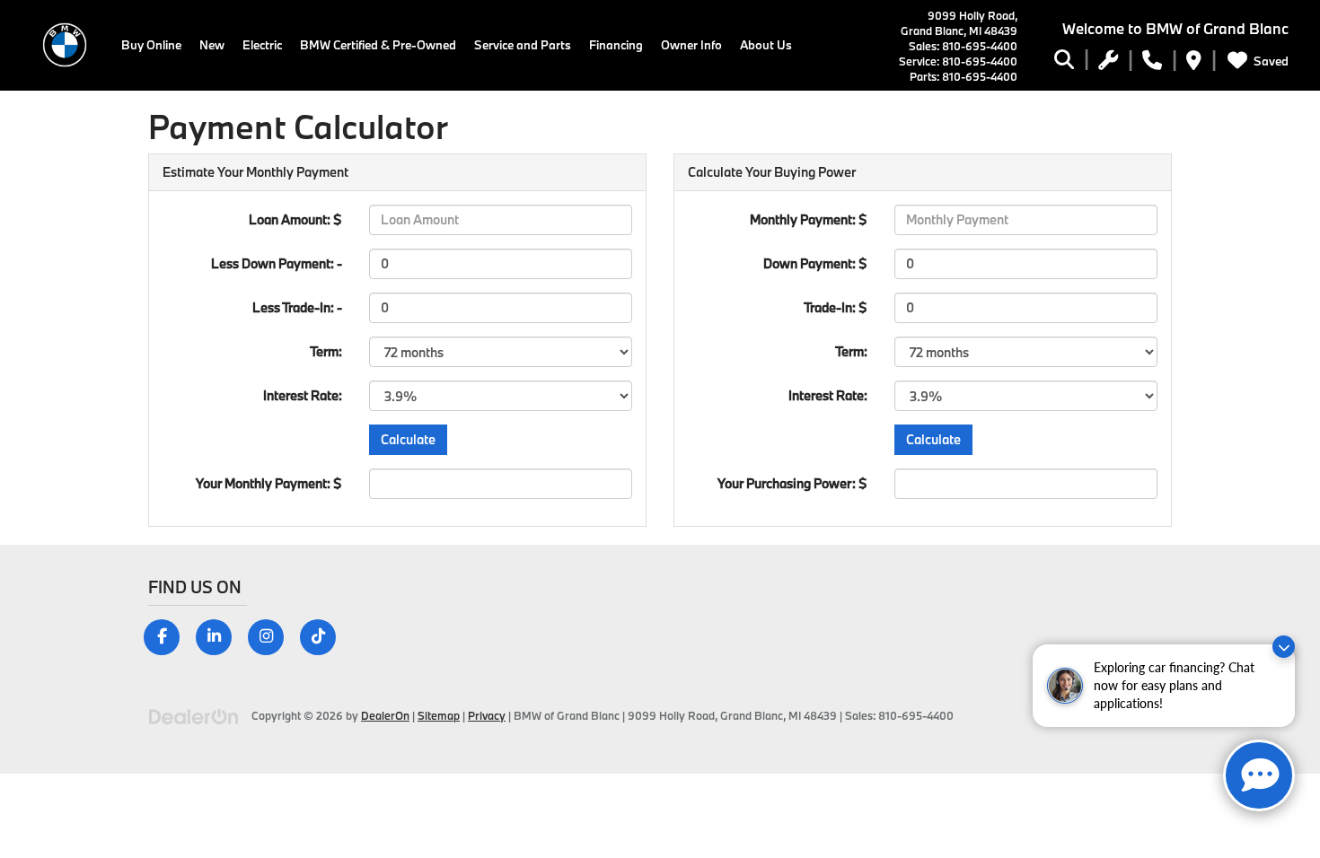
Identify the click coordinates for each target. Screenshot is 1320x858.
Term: (326, 351)
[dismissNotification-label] (1283, 646)
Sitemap (439, 715)
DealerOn (385, 715)
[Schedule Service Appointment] (1108, 63)
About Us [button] (766, 45)
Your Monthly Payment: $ (269, 483)
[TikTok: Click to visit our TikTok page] (324, 635)
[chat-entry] (1259, 775)
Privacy (487, 715)
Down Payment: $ (815, 263)
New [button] (211, 45)
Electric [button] (262, 45)
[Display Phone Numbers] (1152, 63)
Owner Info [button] (691, 45)
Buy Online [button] (151, 45)
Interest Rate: (302, 395)
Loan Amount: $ (295, 219)
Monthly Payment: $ (808, 219)
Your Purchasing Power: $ (792, 483)
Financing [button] (616, 45)
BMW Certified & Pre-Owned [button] (378, 45)
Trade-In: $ (835, 307)
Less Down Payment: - (276, 263)
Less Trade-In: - (297, 307)
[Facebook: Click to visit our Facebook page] (168, 635)
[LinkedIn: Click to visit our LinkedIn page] (220, 635)
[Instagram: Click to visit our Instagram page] (272, 635)
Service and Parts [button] (522, 45)
